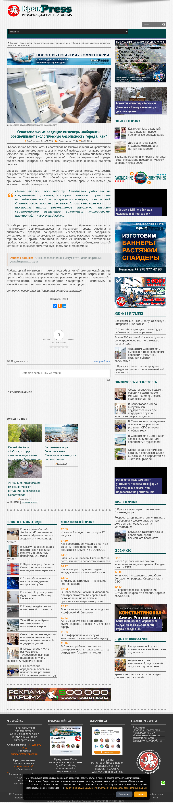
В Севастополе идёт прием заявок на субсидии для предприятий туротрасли (146, 438)
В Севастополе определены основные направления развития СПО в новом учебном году (38, 670)
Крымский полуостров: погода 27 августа (83, 534)
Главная (14, 43)
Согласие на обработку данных (147, 740)
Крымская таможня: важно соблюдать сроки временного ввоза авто (145, 535)
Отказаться (124, 794)
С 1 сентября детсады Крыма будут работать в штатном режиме (138, 331)
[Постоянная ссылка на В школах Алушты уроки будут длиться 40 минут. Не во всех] (13, 601)
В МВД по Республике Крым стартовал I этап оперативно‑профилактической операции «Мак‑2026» (140, 159)
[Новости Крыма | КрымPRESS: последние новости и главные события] (39, 16)
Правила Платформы (146, 730)
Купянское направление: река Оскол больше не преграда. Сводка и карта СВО (139, 578)
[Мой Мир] (64, 306)
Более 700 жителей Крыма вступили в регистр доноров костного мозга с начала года (140, 340)
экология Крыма (29, 502)
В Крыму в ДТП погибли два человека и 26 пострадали (134, 211)
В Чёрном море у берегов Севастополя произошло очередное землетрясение (37, 567)
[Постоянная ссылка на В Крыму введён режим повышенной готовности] (13, 615)
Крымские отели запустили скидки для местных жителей (138, 676)
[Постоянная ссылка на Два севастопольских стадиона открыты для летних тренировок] (120, 152)
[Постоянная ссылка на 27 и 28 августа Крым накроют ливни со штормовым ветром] (13, 629)
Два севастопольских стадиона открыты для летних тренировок (143, 145)
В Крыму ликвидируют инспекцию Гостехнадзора (83, 582)
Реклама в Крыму (144, 732)
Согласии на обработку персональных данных (123, 788)
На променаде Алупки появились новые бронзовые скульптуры (147, 649)
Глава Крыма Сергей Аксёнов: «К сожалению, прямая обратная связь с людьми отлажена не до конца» (30, 535)
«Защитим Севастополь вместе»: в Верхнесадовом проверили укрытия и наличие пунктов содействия (139, 355)
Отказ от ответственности (143, 737)
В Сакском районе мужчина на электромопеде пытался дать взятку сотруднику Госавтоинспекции (85, 649)
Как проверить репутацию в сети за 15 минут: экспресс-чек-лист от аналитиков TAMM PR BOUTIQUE (84, 546)
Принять (141, 794)
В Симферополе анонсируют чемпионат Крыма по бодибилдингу (84, 637)
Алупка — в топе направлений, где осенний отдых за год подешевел (145, 663)
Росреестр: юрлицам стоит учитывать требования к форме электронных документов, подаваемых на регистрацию (137, 486)
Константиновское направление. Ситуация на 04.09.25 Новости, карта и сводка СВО (137, 625)
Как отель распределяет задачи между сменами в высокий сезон (83, 571)
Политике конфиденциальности (81, 788)
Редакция (139, 727)
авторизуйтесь (102, 361)
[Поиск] (163, 24)
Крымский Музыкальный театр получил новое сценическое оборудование (146, 131)
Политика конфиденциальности (146, 735)
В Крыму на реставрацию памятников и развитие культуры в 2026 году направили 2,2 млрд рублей (30, 553)
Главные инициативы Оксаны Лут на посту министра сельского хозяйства (85, 560)
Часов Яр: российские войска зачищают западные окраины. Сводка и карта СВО (140, 564)
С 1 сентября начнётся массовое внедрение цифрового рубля (35, 581)
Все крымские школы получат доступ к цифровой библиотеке (85, 611)
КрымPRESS (47, 141)
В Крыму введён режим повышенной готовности (36, 608)
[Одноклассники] (60, 306)
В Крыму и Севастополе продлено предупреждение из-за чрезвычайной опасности (139, 369)
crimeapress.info (24, 766)
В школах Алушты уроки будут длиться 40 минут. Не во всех (36, 595)
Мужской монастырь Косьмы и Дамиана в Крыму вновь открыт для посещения (137, 107)
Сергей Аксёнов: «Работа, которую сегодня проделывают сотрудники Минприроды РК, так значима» (24, 455)
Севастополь (26, 43)
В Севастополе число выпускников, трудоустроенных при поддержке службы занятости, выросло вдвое (28, 654)
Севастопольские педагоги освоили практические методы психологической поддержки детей (38, 639)
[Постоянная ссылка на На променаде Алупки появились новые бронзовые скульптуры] (120, 655)
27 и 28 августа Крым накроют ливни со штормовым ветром (34, 623)
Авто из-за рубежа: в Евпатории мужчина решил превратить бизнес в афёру (85, 623)
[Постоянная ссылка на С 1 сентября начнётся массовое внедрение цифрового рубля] (13, 587)
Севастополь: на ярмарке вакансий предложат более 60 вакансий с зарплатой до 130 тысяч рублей (146, 454)
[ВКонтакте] (55, 306)
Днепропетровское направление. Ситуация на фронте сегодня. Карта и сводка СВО (140, 593)
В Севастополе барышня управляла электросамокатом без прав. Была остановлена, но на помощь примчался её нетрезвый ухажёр (85, 596)
